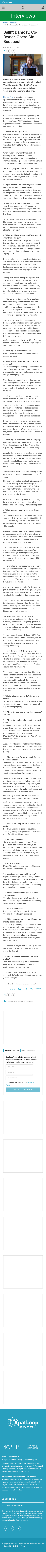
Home (5, 23)
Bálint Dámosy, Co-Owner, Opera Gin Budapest (20, 37)
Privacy (23, 1546)
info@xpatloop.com (16, 1505)
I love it (12, 989)
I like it (24, 989)
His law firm (8, 97)
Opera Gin (29, 1001)
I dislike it (37, 989)
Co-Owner (21, 1001)
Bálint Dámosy (12, 1001)
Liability (16, 1546)
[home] (7, 2)
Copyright (7, 1546)
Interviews (13, 23)
